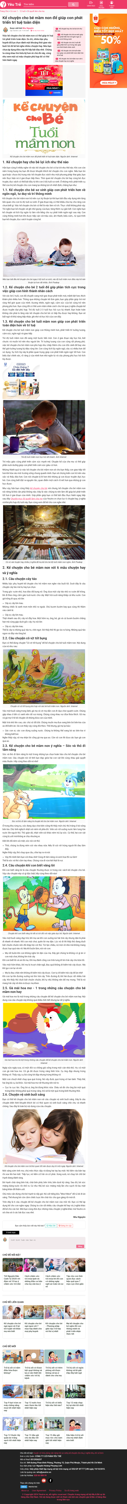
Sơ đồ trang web (71, 1490)
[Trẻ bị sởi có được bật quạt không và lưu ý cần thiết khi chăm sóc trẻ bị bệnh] (33, 1356)
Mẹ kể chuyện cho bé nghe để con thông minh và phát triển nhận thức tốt (74, 1328)
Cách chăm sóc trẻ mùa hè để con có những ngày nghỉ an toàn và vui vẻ (54, 1281)
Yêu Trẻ (14, 4)
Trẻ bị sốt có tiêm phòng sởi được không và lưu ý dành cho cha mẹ (54, 1371)
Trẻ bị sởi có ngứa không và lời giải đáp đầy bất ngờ (74, 1370)
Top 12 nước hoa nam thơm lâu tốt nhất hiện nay (33, 1405)
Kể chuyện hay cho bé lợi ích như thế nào (68, 30)
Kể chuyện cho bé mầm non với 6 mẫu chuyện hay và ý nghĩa (68, 60)
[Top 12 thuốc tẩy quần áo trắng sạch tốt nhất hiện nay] (13, 1424)
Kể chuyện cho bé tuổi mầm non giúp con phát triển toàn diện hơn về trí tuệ (70, 53)
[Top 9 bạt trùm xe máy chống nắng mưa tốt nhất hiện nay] (13, 1391)
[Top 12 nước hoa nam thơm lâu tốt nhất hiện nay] (33, 1391)
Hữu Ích (51, 1226)
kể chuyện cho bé (38, 488)
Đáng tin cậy (66, 1226)
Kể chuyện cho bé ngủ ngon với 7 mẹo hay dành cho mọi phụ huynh (33, 1327)
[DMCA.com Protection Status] (29, 1488)
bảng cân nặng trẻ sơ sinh (57, 1453)
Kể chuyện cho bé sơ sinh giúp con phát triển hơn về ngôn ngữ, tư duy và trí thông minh (70, 37)
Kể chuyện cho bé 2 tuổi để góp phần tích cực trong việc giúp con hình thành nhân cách (69, 45)
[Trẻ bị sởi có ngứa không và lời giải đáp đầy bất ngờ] (75, 1356)
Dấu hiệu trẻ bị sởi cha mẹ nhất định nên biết (74, 1438)
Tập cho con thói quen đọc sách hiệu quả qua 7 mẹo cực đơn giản (74, 1280)
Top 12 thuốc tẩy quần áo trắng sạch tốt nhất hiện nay (12, 1439)
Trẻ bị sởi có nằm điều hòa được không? (12, 1370)
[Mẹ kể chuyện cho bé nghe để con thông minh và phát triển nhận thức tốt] (75, 1312)
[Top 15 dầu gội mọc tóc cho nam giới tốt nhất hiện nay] (54, 1424)
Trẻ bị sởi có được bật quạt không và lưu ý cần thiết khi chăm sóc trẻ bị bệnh (33, 1372)
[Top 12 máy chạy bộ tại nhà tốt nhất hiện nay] (75, 1391)
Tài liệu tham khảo (38, 30)
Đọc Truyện (101, 7)
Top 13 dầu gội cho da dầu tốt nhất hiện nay (32, 1438)
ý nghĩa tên (89, 1453)
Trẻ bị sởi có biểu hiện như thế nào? (54, 1403)
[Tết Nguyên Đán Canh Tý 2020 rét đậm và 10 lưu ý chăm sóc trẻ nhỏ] (13, 1265)
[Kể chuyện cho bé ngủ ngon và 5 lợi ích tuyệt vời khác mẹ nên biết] (13, 1312)
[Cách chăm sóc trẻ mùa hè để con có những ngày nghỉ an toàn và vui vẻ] (54, 1265)
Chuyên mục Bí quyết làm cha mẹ (27, 498)
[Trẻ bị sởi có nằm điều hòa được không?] (13, 1356)
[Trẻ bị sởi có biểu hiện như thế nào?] (54, 1391)
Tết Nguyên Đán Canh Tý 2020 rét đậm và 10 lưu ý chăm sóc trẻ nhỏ (12, 1280)
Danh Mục (91, 6)
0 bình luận (11, 1232)
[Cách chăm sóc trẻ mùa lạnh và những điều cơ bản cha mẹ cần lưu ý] (33, 1265)
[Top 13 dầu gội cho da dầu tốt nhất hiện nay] (33, 1424)
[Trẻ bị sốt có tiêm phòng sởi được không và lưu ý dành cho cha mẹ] (54, 1356)
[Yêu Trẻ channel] (44, 1483)
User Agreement (39, 1490)
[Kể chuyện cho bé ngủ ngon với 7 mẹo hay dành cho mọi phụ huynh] (33, 1312)
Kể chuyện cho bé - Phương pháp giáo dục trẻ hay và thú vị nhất (54, 1327)
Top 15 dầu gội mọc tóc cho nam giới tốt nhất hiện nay (54, 1439)
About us (25, 1490)
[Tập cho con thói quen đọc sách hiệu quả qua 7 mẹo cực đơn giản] (75, 1265)
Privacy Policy (55, 1490)
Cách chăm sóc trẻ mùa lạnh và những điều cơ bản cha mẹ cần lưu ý (33, 1280)
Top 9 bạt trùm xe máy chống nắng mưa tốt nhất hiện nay (12, 1406)
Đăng (80, 1246)
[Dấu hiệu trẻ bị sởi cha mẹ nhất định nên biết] (75, 1424)
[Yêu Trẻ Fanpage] (50, 1483)
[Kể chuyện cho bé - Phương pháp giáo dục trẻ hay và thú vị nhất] (54, 1312)
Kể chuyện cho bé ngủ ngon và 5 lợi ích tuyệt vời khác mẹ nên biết (12, 1327)
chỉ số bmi (99, 1453)
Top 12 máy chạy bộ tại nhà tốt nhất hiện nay (75, 1405)
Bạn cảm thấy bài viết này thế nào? (30, 1226)
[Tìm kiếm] (73, 4)
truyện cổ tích (39, 1453)
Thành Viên (111, 7)
